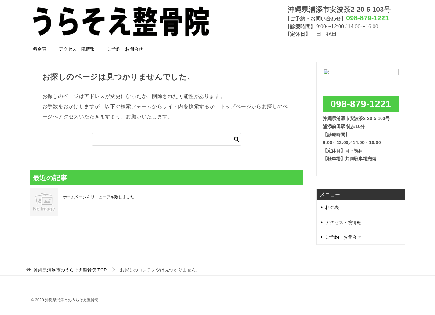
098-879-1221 (361, 104)
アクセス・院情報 (77, 49)
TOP (70, 269)
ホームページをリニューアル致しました (98, 197)
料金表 (39, 49)
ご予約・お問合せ (125, 49)
